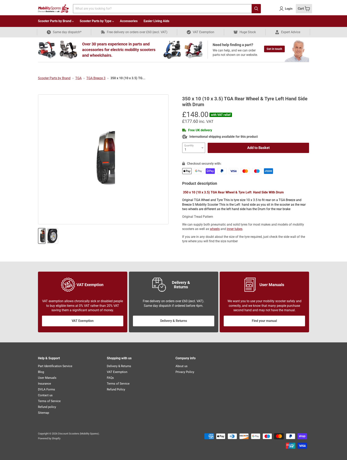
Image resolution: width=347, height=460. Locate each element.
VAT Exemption (83, 321)
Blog (41, 372)
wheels (215, 229)
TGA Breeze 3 (95, 78)
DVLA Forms (46, 389)
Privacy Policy (185, 372)
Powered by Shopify (49, 438)
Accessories (129, 21)
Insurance (44, 383)
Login (288, 8)
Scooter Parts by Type (96, 21)
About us (182, 366)
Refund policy (47, 407)
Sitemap (43, 413)
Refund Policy (116, 389)
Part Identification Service (55, 366)
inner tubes (234, 229)
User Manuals (47, 378)
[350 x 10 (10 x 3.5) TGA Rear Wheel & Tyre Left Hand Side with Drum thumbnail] (42, 236)
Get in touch (274, 48)
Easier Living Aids (156, 21)
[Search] (256, 8)
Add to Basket (258, 148)
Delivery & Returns (173, 321)
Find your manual (264, 321)
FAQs (110, 378)
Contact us (45, 395)
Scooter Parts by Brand (55, 21)
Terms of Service (49, 401)
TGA (78, 78)
